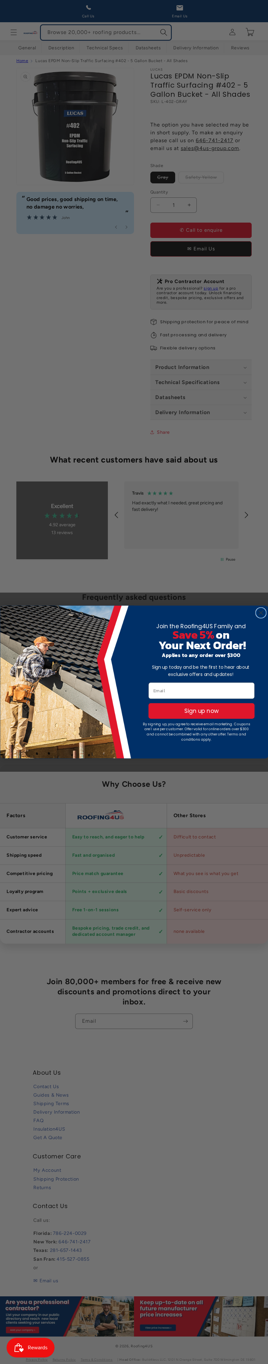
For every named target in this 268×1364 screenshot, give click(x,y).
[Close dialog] (261, 612)
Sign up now (201, 711)
